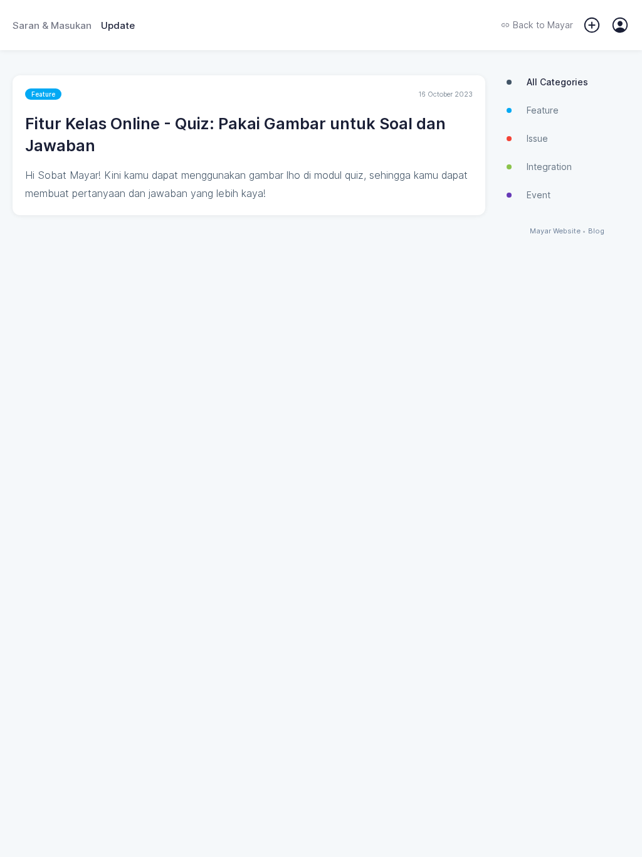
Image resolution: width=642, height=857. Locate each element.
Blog (596, 231)
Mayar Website (555, 231)
